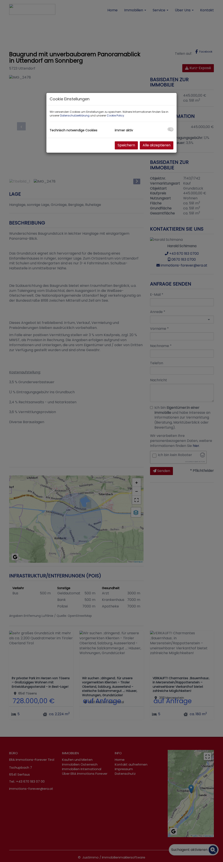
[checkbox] (170, 129)
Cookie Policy (115, 115)
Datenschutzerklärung (75, 115)
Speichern (126, 145)
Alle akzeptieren (157, 145)
